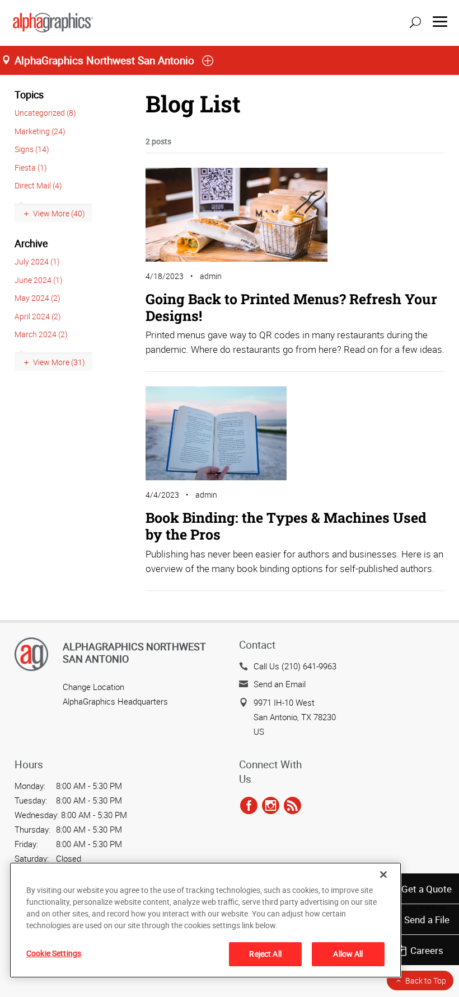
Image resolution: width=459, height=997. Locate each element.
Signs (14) (32, 149)
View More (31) (59, 362)
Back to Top (425, 980)
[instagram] (270, 805)
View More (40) (59, 213)
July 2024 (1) (37, 261)
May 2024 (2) (37, 297)
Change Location (93, 686)
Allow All (348, 953)
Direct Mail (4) (38, 185)
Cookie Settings (53, 953)
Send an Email (280, 683)
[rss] (292, 805)
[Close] (383, 874)
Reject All (265, 953)
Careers (426, 950)
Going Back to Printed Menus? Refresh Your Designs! (291, 307)
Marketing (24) (40, 131)
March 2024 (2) (41, 334)
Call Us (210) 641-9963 (295, 666)
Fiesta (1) (31, 167)
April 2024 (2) (38, 316)
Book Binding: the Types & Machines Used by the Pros (286, 526)
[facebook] (249, 805)
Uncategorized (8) (45, 112)
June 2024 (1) (39, 280)
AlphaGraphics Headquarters (115, 701)
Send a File (426, 919)
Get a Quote (426, 888)
